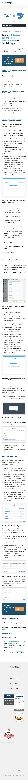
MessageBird (7, 645)
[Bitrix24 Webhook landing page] (8, 16)
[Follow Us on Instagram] (8, 771)
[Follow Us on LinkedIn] (13, 771)
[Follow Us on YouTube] (19, 771)
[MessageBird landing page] (20, 16)
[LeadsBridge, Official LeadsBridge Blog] (8, 3)
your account (19, 651)
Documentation (7, 25)
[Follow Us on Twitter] (24, 771)
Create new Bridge (13, 82)
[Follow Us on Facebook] (3, 771)
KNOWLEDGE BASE (16, 649)
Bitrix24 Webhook (9, 641)
